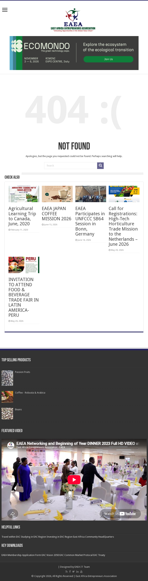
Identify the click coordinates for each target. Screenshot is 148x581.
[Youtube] (81, 571)
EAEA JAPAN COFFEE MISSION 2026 (56, 213)
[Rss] (66, 571)
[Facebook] (70, 571)
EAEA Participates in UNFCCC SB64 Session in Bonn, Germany (90, 221)
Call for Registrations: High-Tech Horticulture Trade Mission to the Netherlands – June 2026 (123, 226)
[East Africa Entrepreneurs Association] (74, 19)
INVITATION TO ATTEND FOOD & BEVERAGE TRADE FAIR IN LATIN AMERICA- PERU (23, 297)
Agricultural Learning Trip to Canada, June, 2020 (22, 216)
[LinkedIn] (77, 571)
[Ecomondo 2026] (74, 53)
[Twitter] (73, 571)
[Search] (100, 165)
